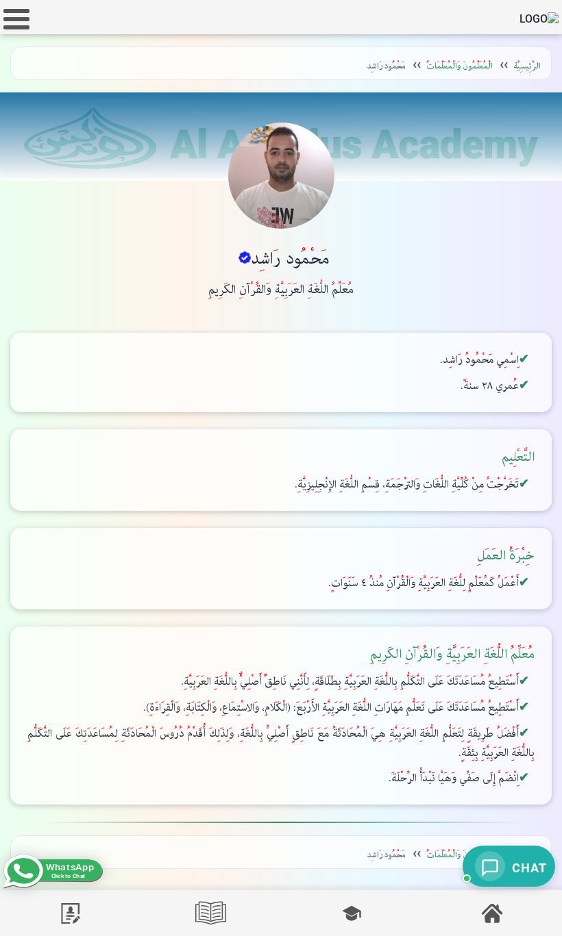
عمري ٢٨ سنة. (490, 385)
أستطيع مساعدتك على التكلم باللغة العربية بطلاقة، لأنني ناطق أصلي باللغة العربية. (350, 681)
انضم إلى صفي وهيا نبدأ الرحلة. (454, 778)
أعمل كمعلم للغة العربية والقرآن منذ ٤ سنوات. (423, 583)
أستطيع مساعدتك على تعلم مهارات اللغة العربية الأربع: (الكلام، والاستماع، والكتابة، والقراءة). (331, 707)
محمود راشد (290, 259)
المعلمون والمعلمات (459, 66)
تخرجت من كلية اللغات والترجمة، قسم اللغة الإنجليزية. (407, 484)
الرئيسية (527, 66)
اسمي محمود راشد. (479, 359)
